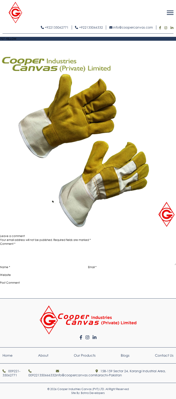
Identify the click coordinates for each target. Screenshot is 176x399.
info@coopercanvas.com (132, 27)
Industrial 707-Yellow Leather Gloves (39, 232)
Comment (7, 244)
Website (5, 275)
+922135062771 (56, 27)
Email (92, 267)
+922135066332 (90, 27)
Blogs (125, 355)
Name (5, 267)
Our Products (85, 355)
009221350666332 (42, 375)
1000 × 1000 (168, 232)
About (43, 355)
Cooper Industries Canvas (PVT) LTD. (81, 389)
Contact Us (164, 355)
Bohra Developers (93, 393)
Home (8, 355)
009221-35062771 (11, 373)
